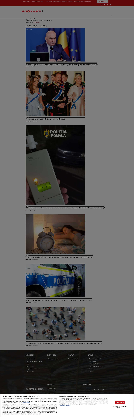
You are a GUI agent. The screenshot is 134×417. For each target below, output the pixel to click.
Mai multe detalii (26, 402)
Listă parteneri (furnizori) (64, 405)
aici (37, 409)
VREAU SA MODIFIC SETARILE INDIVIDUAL (119, 407)
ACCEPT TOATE (120, 402)
